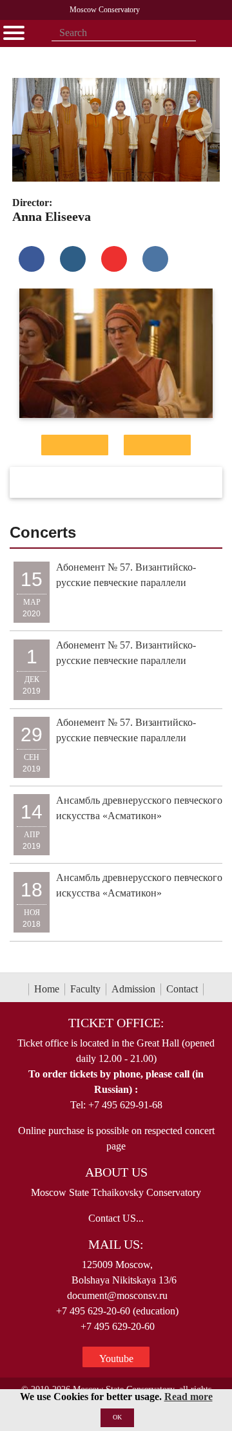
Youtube (116, 1358)
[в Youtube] (114, 259)
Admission (133, 988)
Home (46, 988)
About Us (116, 1172)
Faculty (85, 988)
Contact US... (116, 1218)
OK (117, 1417)
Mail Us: (116, 1244)
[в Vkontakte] (155, 259)
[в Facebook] (31, 259)
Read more (188, 1396)
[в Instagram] (73, 259)
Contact (182, 988)
